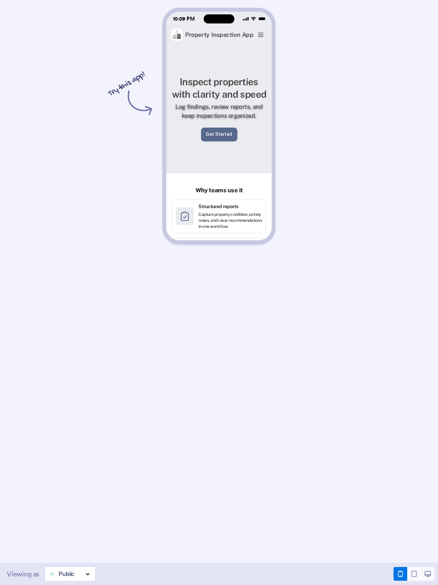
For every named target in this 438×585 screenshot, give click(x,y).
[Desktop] (428, 574)
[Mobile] (400, 574)
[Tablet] (414, 574)
